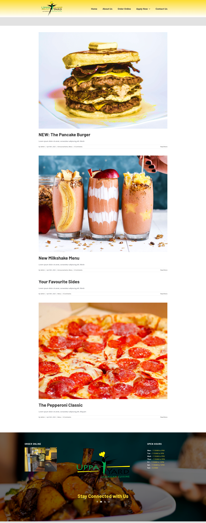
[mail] (109, 502)
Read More (163, 147)
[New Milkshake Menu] (103, 204)
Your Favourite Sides (59, 281)
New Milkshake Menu (59, 257)
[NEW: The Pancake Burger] (103, 80)
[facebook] (97, 502)
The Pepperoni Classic (61, 405)
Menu (70, 147)
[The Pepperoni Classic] (103, 351)
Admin (43, 147)
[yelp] (105, 502)
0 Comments (78, 147)
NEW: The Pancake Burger (64, 134)
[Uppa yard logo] (52, 2)
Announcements (62, 147)
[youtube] (101, 502)
